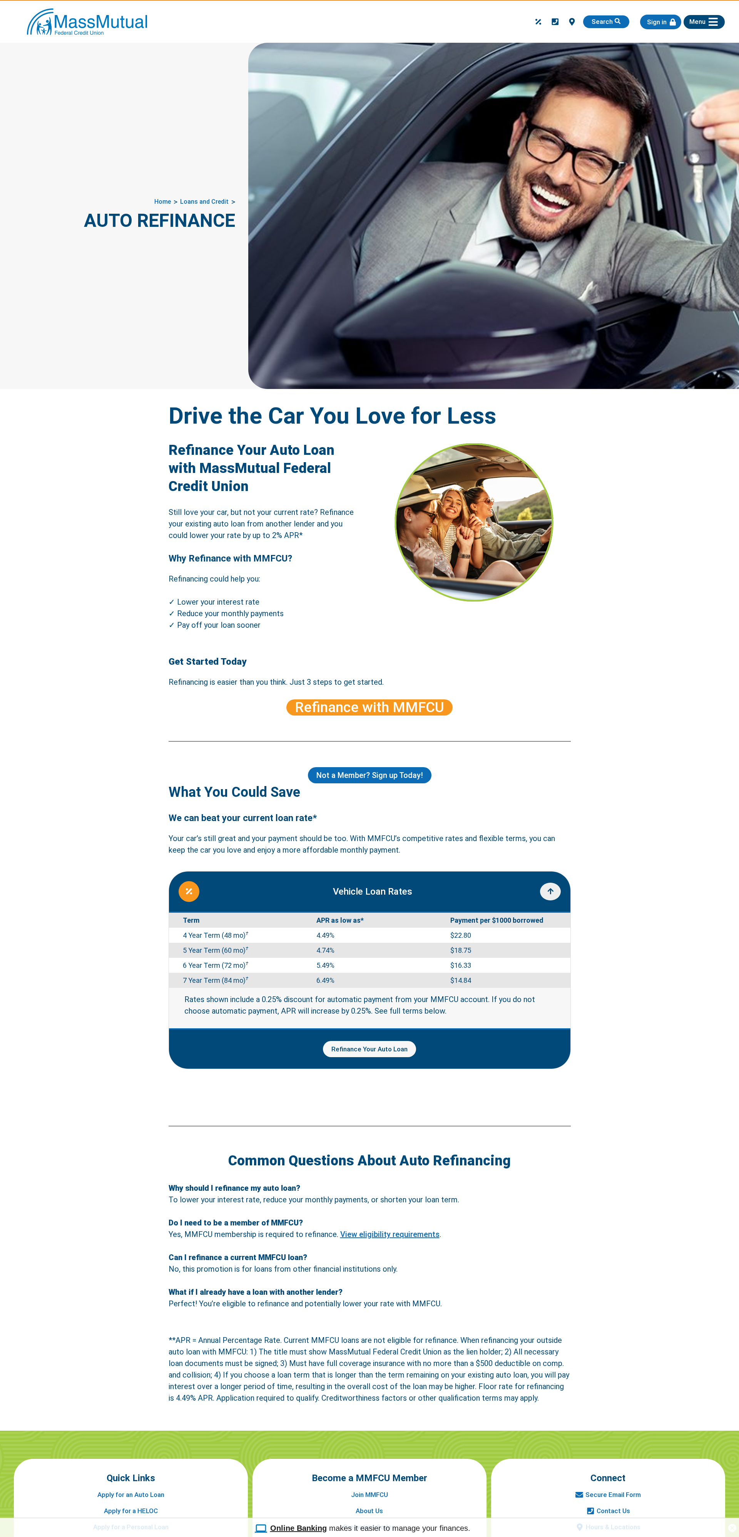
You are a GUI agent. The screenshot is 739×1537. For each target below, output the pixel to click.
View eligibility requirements (390, 1234)
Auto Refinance (159, 220)
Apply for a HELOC (131, 1511)
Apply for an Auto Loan (130, 1494)
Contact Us (613, 1511)
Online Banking (298, 1528)
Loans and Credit (204, 201)
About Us (369, 1511)
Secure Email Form (613, 1494)
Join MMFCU (369, 1494)
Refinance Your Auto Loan (369, 1049)
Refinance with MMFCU (369, 707)
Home (162, 201)
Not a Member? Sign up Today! (369, 775)
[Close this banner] (732, 1526)
